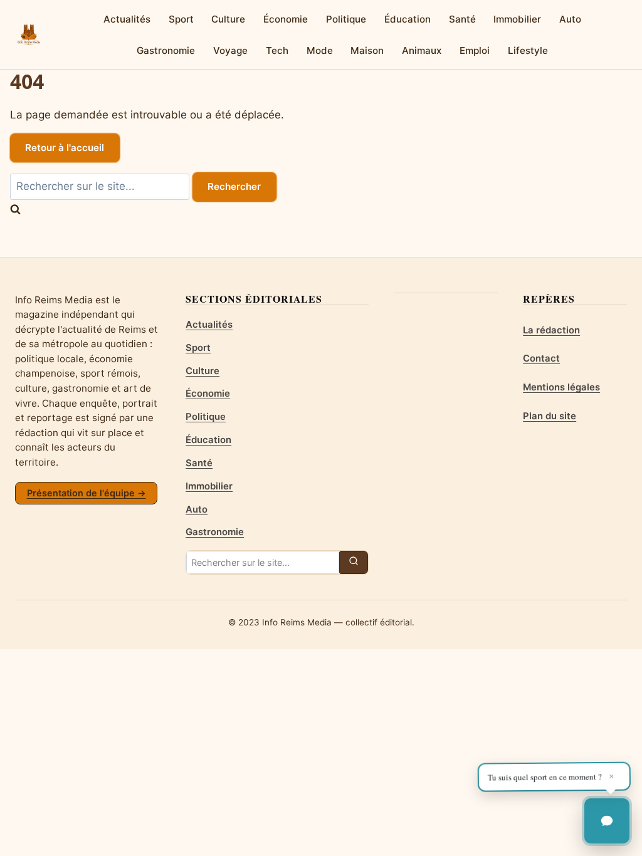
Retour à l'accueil (64, 148)
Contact (541, 358)
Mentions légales (561, 387)
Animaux (421, 50)
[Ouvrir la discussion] (606, 820)
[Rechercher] (354, 562)
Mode (320, 50)
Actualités (126, 19)
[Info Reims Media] (29, 34)
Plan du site (549, 416)
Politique (346, 19)
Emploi (475, 50)
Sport (181, 19)
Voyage (230, 50)
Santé (462, 19)
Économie (285, 19)
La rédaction (551, 330)
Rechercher (234, 186)
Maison (367, 50)
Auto (570, 19)
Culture (228, 19)
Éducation (407, 19)
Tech (277, 50)
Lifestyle (528, 50)
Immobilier (517, 19)
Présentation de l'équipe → (86, 493)
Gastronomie (166, 50)
